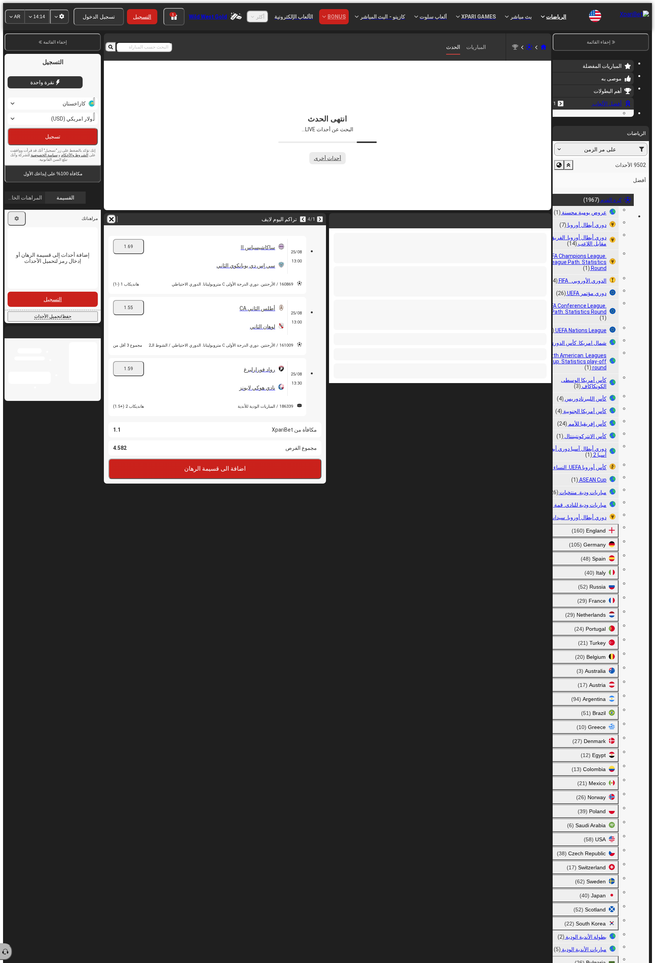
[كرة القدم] (529, 47)
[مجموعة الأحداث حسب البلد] (559, 212)
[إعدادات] (17, 235)
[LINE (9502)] (543, 47)
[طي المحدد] (568, 212)
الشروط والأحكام (74, 171)
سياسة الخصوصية (44, 171)
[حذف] (336, 219)
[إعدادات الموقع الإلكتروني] (59, 16)
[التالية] (525, 219)
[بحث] (110, 47)
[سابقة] (561, 104)
